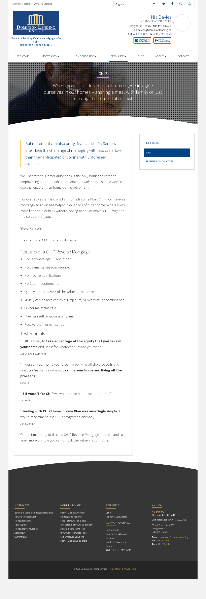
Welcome (23, 56)
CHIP (148, 152)
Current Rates (20, 536)
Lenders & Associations (116, 541)
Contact (183, 56)
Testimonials (112, 529)
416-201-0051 (141, 34)
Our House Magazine (119, 550)
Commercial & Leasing (117, 533)
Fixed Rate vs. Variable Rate (73, 520)
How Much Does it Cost (25, 516)
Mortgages (49, 56)
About (159, 56)
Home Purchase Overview (72, 512)
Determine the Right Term (72, 528)
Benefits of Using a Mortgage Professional (34, 512)
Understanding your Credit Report (76, 524)
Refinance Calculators (159, 161)
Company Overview (118, 522)
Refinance (117, 56)
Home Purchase (84, 56)
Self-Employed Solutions (72, 536)
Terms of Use (114, 568)
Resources (110, 537)
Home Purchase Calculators (73, 540)
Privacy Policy (130, 568)
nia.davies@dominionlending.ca (152, 30)
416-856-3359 (163, 34)
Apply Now (19, 532)
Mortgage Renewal (23, 520)
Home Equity (20, 524)
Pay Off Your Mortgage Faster (73, 532)
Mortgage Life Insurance (26, 528)
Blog (141, 56)
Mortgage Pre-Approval (71, 516)
